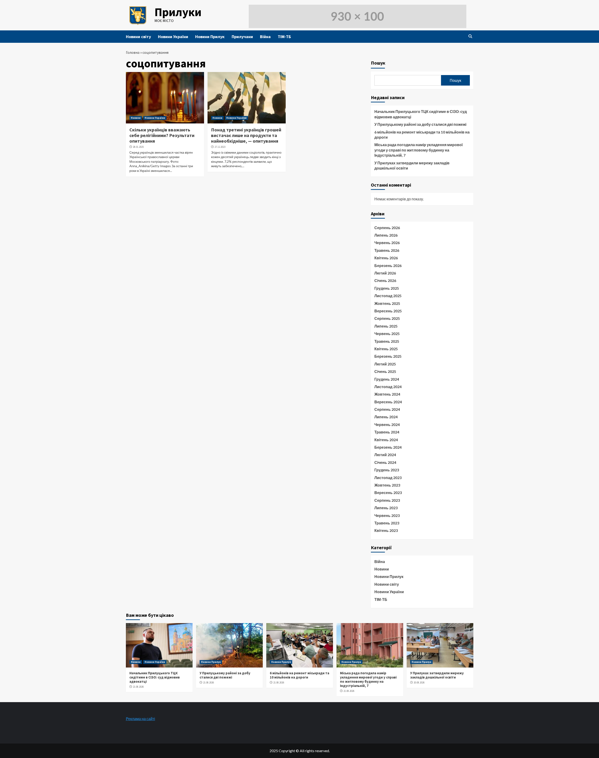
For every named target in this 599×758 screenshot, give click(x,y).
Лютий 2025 (385, 364)
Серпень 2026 (387, 227)
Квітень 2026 (386, 258)
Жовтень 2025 (387, 303)
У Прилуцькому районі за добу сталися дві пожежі (420, 124)
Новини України (173, 36)
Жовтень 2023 (387, 485)
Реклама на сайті (140, 718)
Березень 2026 (388, 265)
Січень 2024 (385, 462)
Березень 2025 (388, 356)
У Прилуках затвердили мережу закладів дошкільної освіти (411, 165)
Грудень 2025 (386, 288)
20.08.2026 (419, 682)
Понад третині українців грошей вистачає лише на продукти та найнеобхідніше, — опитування (246, 135)
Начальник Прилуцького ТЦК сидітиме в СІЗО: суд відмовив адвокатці (420, 114)
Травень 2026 (386, 250)
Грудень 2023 (386, 470)
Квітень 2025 (386, 349)
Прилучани (242, 36)
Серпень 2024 (387, 409)
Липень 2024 (386, 417)
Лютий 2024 (385, 454)
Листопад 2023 (388, 477)
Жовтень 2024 (387, 394)
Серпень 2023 (387, 500)
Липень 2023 (386, 507)
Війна (265, 36)
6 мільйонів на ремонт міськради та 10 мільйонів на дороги (422, 134)
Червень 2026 (387, 242)
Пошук (378, 63)
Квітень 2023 (386, 530)
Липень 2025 (386, 326)
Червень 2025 (387, 333)
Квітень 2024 (386, 439)
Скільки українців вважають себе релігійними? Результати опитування (161, 135)
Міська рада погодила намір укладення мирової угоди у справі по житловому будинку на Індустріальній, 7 (418, 149)
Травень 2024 (386, 432)
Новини (136, 117)
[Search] (470, 36)
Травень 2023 (386, 523)
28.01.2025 (138, 146)
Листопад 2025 (388, 295)
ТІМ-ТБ (284, 36)
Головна (132, 52)
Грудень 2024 (386, 379)
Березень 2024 (388, 447)
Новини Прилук (210, 36)
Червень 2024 (387, 424)
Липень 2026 (386, 235)
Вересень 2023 (388, 492)
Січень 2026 (385, 280)
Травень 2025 (386, 341)
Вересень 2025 (388, 311)
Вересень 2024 (388, 402)
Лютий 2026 (385, 273)
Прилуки (177, 12)
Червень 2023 (387, 515)
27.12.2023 (220, 146)
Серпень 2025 (387, 318)
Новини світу (138, 36)
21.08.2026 (138, 686)
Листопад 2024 (388, 386)
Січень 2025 (385, 371)
